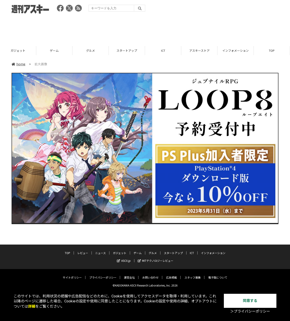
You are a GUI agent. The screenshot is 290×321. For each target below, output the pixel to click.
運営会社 (129, 277)
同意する (250, 301)
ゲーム (54, 50)
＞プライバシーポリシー (250, 311)
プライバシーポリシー (102, 277)
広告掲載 (171, 277)
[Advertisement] (145, 28)
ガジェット (18, 50)
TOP (272, 50)
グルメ (90, 50)
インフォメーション (235, 50)
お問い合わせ (150, 277)
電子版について (217, 277)
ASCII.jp (126, 260)
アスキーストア (199, 50)
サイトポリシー (72, 277)
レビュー (82, 253)
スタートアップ (126, 50)
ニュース (100, 253)
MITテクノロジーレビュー (157, 260)
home (20, 64)
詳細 (31, 306)
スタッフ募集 (192, 277)
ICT (163, 50)
